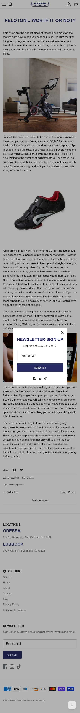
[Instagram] (40, 378)
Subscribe (40, 367)
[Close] (62, 332)
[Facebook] (34, 378)
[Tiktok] (45, 378)
